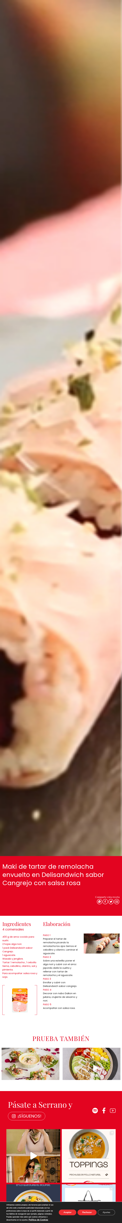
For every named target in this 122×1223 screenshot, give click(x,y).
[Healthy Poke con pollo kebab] (91, 1064)
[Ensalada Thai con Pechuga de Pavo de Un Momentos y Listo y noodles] (30, 1064)
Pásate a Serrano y (40, 1104)
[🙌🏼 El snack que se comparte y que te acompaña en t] (33, 1156)
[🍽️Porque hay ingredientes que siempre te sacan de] (89, 1156)
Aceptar (67, 1212)
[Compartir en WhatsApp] (99, 901)
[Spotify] (95, 1110)
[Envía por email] (116, 901)
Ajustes (106, 1212)
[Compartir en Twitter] (111, 901)
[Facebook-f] (104, 1110)
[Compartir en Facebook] (105, 901)
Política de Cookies (38, 1219)
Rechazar (87, 1212)
